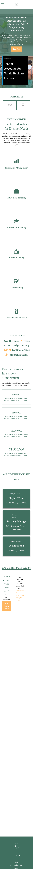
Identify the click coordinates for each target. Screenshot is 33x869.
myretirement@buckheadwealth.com (20, 592)
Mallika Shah (16, 545)
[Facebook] (13, 855)
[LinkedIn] (19, 855)
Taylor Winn (16, 498)
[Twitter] (16, 855)
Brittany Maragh (16, 521)
